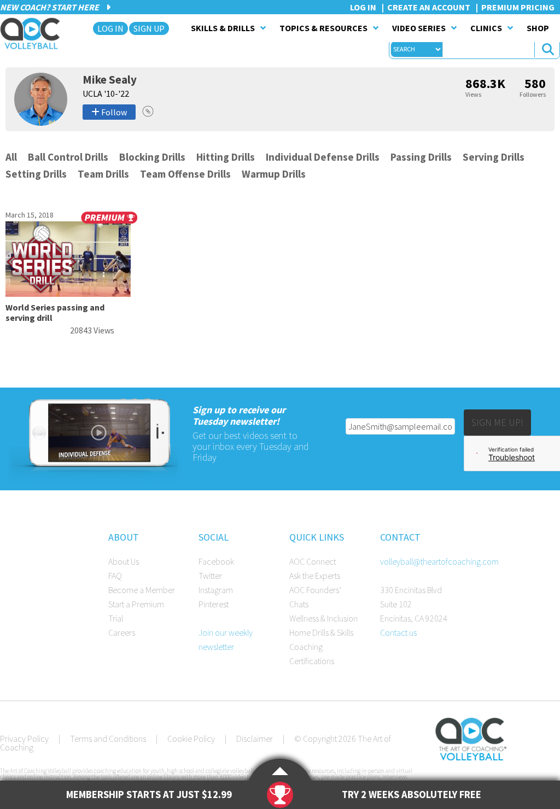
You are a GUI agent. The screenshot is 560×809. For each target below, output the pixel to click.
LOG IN (110, 28)
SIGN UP (149, 28)
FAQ (115, 575)
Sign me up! (497, 422)
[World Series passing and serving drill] (68, 293)
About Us (123, 561)
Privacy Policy (24, 738)
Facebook (216, 561)
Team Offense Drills (185, 173)
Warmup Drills (274, 173)
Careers (121, 632)
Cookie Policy (191, 738)
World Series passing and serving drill (54, 312)
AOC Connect (312, 561)
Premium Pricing (518, 7)
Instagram (216, 589)
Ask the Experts (314, 575)
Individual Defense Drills (323, 156)
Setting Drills (36, 173)
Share (148, 111)
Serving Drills (493, 156)
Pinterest (214, 604)
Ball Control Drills (68, 156)
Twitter (210, 575)
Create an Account (428, 7)
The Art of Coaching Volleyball (33, 33)
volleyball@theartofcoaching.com (439, 561)
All (11, 156)
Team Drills (103, 173)
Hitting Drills (225, 156)
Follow (113, 112)
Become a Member (141, 589)
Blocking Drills (152, 156)
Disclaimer (254, 738)
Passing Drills (421, 156)
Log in (363, 7)
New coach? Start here (50, 7)
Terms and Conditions (108, 738)
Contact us (398, 632)
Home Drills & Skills (321, 632)
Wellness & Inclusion (323, 618)
